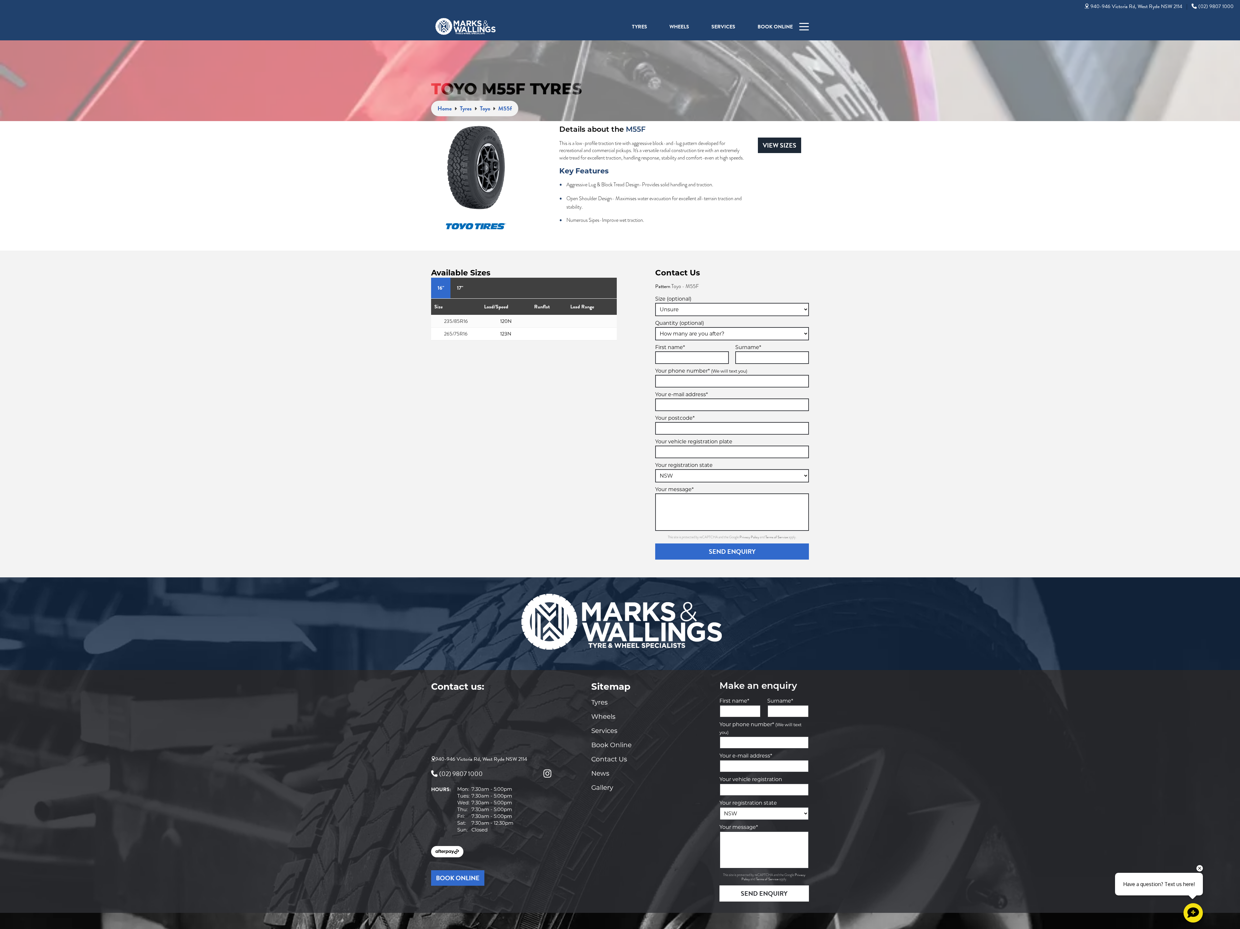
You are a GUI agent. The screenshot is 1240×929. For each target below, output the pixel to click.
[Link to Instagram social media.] (547, 774)
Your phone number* (701, 371)
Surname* (748, 347)
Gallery (602, 787)
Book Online (775, 27)
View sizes (779, 145)
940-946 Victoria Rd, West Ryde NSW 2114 (1136, 6)
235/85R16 (456, 321)
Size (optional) (673, 299)
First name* (670, 347)
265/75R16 (456, 334)
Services (723, 27)
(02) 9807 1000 (1216, 6)
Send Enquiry (732, 551)
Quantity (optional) (679, 323)
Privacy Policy (749, 537)
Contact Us (609, 759)
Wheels (679, 27)
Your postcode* (675, 418)
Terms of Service (777, 537)
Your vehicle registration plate (693, 442)
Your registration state (684, 465)
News (600, 773)
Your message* (674, 489)
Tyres (639, 27)
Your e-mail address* (681, 394)
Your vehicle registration (750, 779)
